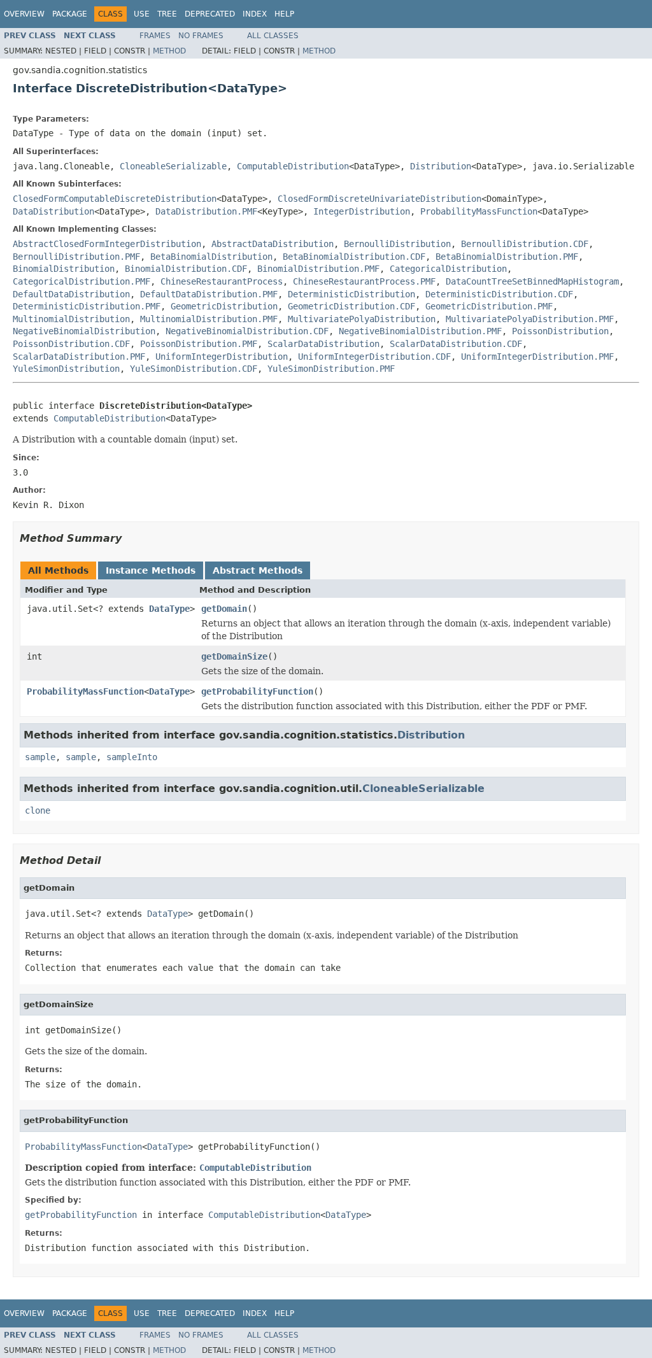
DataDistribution (53, 211)
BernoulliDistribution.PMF (76, 256)
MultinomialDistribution (71, 319)
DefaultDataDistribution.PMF (209, 294)
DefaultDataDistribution (71, 294)
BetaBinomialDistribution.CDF (354, 256)
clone (37, 810)
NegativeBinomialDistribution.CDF (247, 331)
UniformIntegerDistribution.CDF (374, 356)
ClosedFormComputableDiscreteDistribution (114, 199)
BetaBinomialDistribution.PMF (507, 256)
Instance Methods (150, 570)
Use (142, 14)
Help (284, 14)
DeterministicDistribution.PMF (86, 306)
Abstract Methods (257, 570)
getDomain (224, 609)
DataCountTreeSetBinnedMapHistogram (532, 281)
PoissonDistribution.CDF (71, 344)
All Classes (273, 35)
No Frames (200, 35)
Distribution (440, 166)
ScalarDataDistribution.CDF (456, 344)
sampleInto (131, 757)
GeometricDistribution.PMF (489, 306)
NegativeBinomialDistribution (84, 331)
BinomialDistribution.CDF (186, 269)
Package (69, 14)
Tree (167, 14)
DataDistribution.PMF (206, 211)
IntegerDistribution (361, 211)
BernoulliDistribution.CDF (524, 244)
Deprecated (210, 14)
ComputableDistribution (293, 166)
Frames (155, 35)
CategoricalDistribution (448, 269)
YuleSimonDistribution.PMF (331, 369)
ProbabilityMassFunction (478, 211)
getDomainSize (234, 656)
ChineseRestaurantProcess (221, 281)
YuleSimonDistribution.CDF (193, 369)
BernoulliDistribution (397, 244)
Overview (24, 14)
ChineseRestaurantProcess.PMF (364, 281)
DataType (169, 609)
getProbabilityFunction (257, 691)
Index (255, 14)
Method (169, 50)
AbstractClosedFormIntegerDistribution (107, 244)
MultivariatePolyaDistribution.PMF (530, 319)
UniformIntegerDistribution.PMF (537, 356)
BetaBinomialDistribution (211, 256)
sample (40, 757)
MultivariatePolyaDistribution (362, 319)
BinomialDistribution (64, 269)
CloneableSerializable (173, 166)
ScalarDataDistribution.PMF (79, 356)
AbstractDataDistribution (272, 244)
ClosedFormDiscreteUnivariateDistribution (379, 199)
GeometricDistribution (224, 306)
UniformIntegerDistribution (221, 356)
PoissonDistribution (560, 331)
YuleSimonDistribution (66, 369)
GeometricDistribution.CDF (351, 306)
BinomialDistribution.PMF (318, 269)
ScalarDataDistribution (323, 344)
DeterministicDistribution (351, 294)
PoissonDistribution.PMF (198, 344)
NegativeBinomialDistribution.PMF (420, 331)
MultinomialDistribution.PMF (209, 319)
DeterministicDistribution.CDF (499, 294)
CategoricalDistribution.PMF (81, 281)
